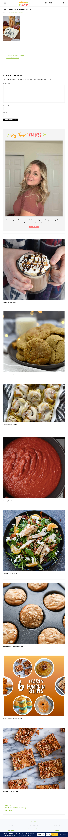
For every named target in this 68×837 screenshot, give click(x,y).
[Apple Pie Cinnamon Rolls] (34, 403)
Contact (8, 805)
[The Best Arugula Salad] (34, 540)
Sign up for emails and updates (34, 828)
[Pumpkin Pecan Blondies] (34, 758)
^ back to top (34, 821)
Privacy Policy (11, 830)
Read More (34, 227)
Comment (7, 83)
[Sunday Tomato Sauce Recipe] (34, 467)
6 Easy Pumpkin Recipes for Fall (12, 718)
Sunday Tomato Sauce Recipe (12, 501)
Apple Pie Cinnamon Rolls (10, 424)
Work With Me (10, 811)
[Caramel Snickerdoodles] (34, 341)
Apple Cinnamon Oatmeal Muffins (13, 646)
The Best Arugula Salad (10, 573)
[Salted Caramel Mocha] (34, 269)
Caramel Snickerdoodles (10, 375)
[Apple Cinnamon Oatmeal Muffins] (34, 613)
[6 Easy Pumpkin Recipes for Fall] (34, 685)
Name (6, 106)
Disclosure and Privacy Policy (15, 808)
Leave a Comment (19, 12)
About (11, 828)
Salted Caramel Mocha (10, 302)
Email (5, 113)
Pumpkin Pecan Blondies (10, 791)
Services (57, 830)
